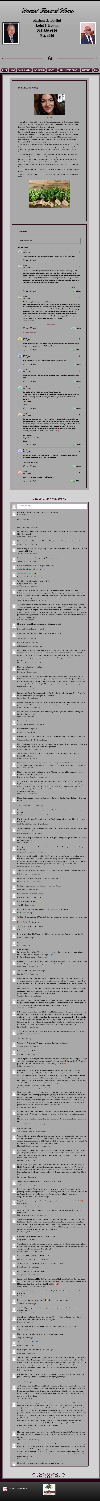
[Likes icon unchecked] (24, 260)
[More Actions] (79, 252)
